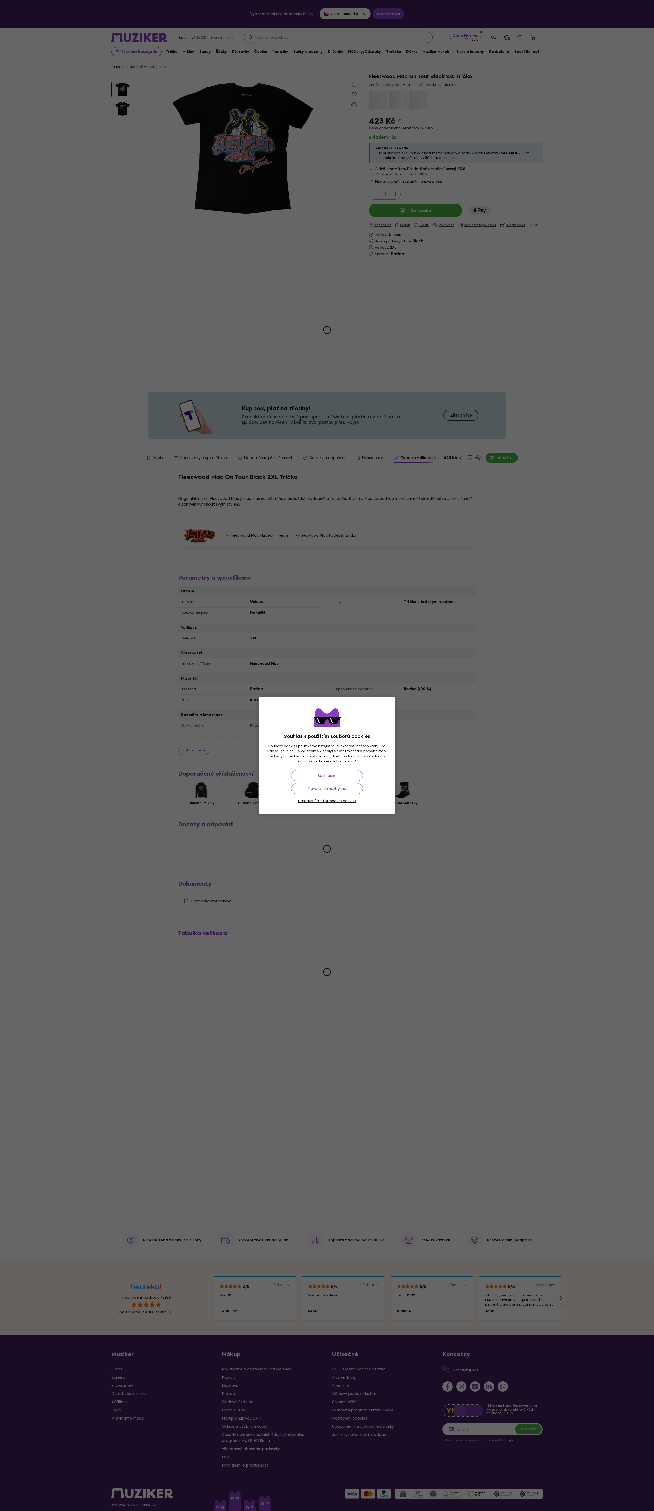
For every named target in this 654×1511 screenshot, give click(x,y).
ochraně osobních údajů (335, 761)
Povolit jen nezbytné (327, 788)
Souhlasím (327, 775)
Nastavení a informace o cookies (327, 801)
